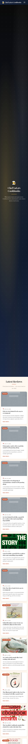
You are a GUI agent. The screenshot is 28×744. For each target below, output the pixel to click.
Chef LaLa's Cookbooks (11, 2)
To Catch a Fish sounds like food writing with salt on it (12, 658)
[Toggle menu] (24, 2)
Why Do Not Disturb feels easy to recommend (13, 412)
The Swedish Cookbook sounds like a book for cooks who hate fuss (13, 726)
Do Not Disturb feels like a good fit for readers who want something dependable (13, 518)
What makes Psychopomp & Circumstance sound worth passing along (13, 482)
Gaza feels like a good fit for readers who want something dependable (14, 554)
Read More (6, 421)
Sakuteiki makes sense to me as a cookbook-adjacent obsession (13, 623)
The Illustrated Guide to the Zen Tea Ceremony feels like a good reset (14, 693)
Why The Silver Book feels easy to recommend (13, 589)
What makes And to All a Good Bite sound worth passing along (13, 447)
